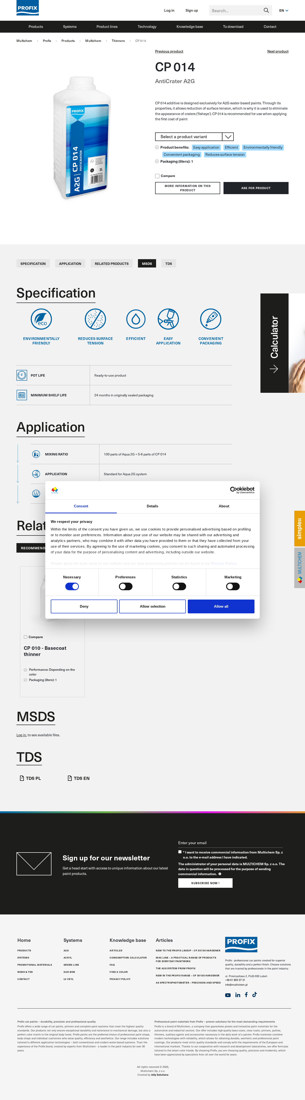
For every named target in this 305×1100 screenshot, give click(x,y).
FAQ (112, 964)
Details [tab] (152, 506)
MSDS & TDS (25, 972)
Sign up (192, 10)
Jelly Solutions (159, 1074)
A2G (66, 950)
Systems (69, 26)
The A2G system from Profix (176, 968)
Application (70, 263)
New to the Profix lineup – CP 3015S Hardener (188, 950)
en (281, 10)
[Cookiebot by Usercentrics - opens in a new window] (233, 490)
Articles (116, 950)
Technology (147, 26)
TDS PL (33, 778)
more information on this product (188, 188)
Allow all (221, 606)
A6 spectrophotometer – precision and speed (188, 982)
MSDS (147, 263)
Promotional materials (34, 964)
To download (233, 26)
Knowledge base (190, 26)
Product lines (107, 26)
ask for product (256, 188)
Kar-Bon (69, 972)
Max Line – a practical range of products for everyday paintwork (186, 959)
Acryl (68, 957)
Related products (112, 263)
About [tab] (224, 506)
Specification (33, 263)
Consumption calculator (128, 957)
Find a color (119, 972)
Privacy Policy (223, 563)
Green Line (71, 964)
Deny (84, 606)
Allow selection (152, 606)
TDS (168, 263)
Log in (169, 10)
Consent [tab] (81, 506)
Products (36, 26)
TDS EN (82, 778)
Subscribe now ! (205, 883)
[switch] (125, 586)
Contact (270, 26)
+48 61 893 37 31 (235, 980)
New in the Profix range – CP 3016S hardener (188, 975)
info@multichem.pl (236, 984)
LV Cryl (69, 979)
